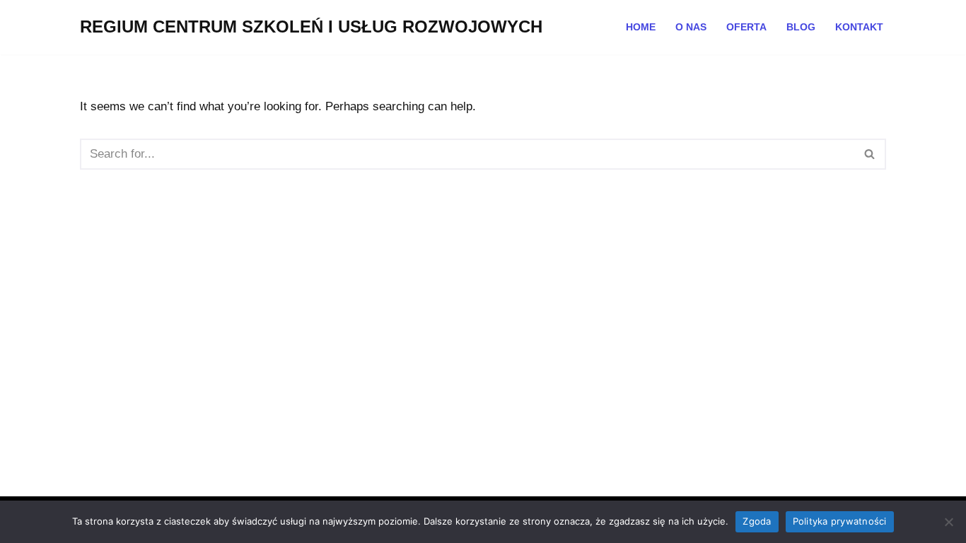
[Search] (870, 154)
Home (641, 27)
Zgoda (757, 521)
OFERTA (746, 27)
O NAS (690, 27)
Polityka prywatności (840, 521)
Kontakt (859, 27)
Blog (800, 27)
